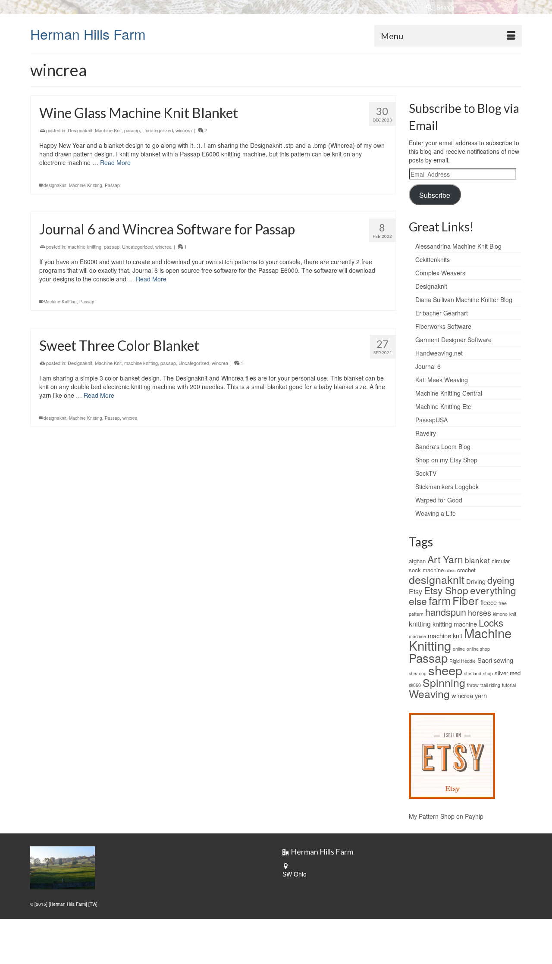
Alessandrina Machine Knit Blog (458, 246)
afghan (417, 561)
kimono (500, 614)
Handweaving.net (439, 353)
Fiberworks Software (443, 326)
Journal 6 (428, 366)
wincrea (184, 130)
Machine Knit (108, 130)
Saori (484, 660)
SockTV (425, 473)
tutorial (509, 685)
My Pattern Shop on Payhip (446, 816)
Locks (491, 622)
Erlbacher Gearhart (441, 313)
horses (479, 612)
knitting (420, 624)
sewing (503, 660)
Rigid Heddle (462, 661)
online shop (478, 649)
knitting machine (455, 623)
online (459, 649)
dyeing (500, 580)
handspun (445, 611)
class (450, 570)
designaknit (55, 185)
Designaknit (80, 130)
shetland (472, 673)
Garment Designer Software (453, 339)
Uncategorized (157, 130)
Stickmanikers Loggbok (447, 486)
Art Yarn (445, 559)
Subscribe (434, 195)
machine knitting (84, 246)
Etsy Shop (446, 590)
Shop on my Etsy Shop (446, 459)
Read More (115, 162)
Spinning (444, 682)
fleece (488, 602)
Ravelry (425, 433)
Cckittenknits (432, 259)
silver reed (508, 673)
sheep (445, 670)
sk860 (415, 685)
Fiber (465, 600)
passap (132, 130)
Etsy (415, 591)
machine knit (445, 635)
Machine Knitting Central (448, 393)
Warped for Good (438, 500)
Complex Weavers (440, 272)
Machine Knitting (85, 185)
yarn (481, 695)
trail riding (490, 685)
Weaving (429, 693)
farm (440, 600)
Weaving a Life (435, 513)
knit (512, 614)
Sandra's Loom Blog (442, 446)
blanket (477, 560)
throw (473, 685)
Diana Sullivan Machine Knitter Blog (463, 299)
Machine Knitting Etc (443, 406)
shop (488, 673)
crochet (466, 570)
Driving (476, 581)
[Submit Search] (427, 7)
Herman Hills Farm (88, 34)
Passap (112, 185)
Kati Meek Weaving (441, 379)
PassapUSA (431, 419)
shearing (418, 673)
